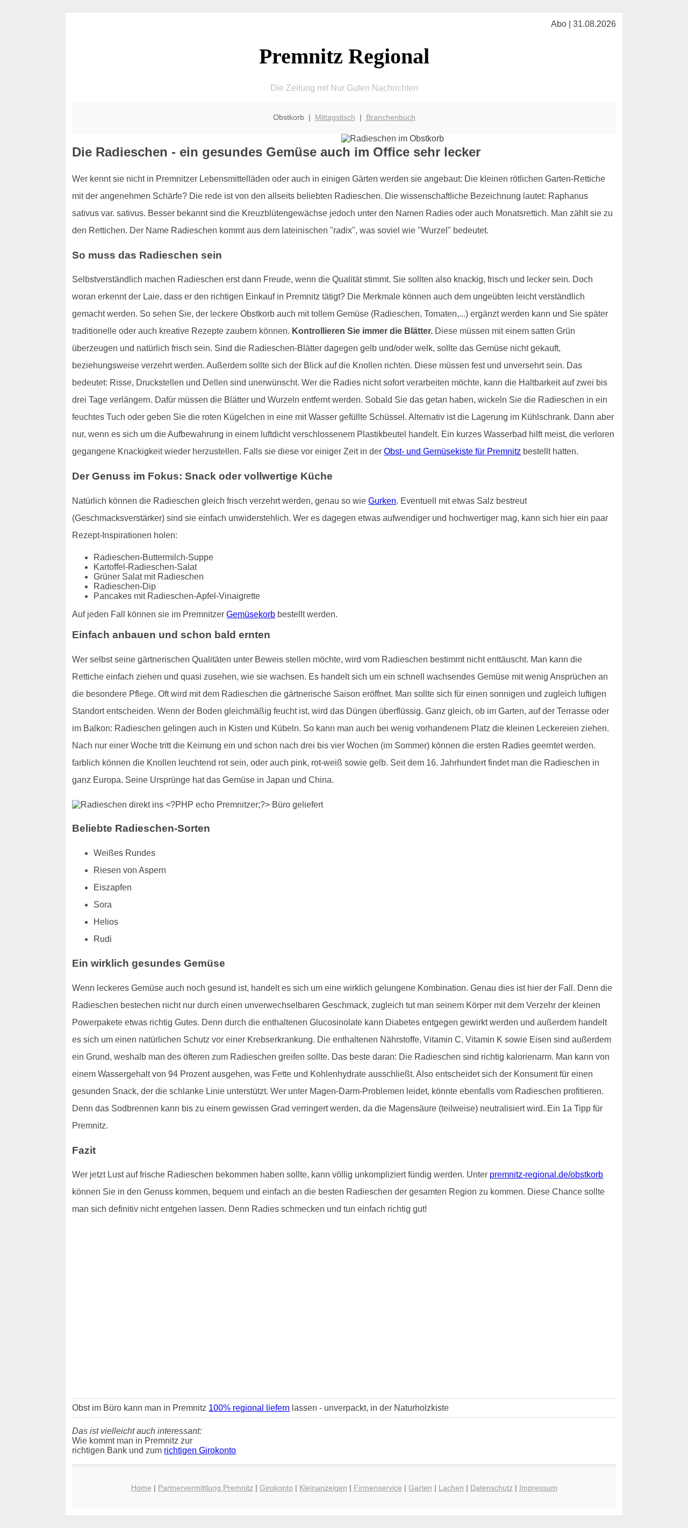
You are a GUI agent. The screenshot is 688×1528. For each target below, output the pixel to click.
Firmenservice (378, 1487)
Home (141, 1487)
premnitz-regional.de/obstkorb (546, 1174)
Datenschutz (491, 1487)
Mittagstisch (335, 117)
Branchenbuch (390, 117)
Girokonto (276, 1487)
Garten (420, 1487)
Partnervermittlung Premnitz (205, 1487)
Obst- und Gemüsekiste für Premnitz (452, 451)
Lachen (451, 1487)
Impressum (538, 1487)
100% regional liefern (249, 1407)
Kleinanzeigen (323, 1487)
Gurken (382, 500)
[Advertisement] (344, 1310)
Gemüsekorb (250, 614)
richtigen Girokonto (200, 1450)
